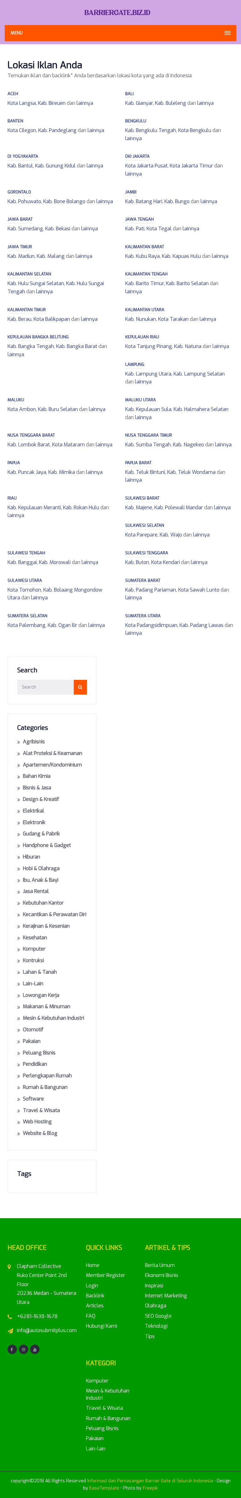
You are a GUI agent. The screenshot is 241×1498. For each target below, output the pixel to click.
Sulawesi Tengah (26, 553)
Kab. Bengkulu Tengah (150, 130)
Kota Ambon (22, 409)
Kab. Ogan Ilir (62, 625)
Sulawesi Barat (142, 498)
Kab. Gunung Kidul (55, 165)
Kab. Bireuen (52, 103)
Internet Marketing (166, 1295)
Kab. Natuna (187, 346)
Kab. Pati (134, 228)
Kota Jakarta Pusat (146, 165)
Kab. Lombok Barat (29, 444)
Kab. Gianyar (139, 103)
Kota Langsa (22, 103)
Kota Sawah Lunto (198, 590)
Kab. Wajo (171, 534)
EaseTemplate (104, 1488)
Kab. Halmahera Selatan (201, 409)
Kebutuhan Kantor (43, 903)
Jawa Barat (20, 219)
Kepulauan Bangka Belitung (38, 337)
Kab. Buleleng (170, 103)
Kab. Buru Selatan (58, 409)
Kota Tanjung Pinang (148, 346)
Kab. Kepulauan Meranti (34, 507)
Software (33, 1098)
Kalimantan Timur (27, 309)
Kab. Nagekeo (188, 444)
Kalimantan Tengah (146, 274)
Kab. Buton (137, 562)
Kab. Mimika (61, 472)
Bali (129, 93)
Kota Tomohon (24, 590)
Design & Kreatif (41, 799)
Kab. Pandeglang (57, 130)
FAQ (90, 1316)
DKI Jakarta (137, 156)
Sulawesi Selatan (144, 525)
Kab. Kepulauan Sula (148, 409)
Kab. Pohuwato (24, 201)
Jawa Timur (20, 246)
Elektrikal (33, 811)
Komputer (34, 949)
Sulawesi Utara (25, 580)
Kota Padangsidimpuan (151, 625)
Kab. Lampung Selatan (199, 374)
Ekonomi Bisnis (161, 1275)
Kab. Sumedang (25, 228)
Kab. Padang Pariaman (150, 590)
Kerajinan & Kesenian (46, 926)
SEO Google (158, 1316)
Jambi (131, 192)
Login (92, 1285)
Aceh (13, 93)
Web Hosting (37, 1121)
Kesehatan (35, 937)
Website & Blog (40, 1133)
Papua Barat (138, 462)
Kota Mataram (68, 444)
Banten (15, 121)
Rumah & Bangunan (45, 1087)
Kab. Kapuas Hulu (181, 256)
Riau (12, 498)
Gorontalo (19, 192)
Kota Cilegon (22, 130)
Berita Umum (160, 1265)
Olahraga (155, 1305)
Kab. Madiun (21, 256)
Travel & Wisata (41, 1110)
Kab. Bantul (20, 165)
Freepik (150, 1488)
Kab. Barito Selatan (187, 283)
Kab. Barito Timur (144, 283)
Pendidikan (35, 1064)
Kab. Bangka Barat (76, 346)
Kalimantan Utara (144, 309)
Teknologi (156, 1326)
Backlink (95, 1295)
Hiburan (31, 857)
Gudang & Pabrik (41, 833)
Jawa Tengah (139, 219)
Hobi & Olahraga (41, 868)
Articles (95, 1305)
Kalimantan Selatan (29, 274)
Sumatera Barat (142, 580)
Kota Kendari (165, 562)
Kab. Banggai (22, 562)
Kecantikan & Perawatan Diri (54, 914)
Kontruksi (33, 960)
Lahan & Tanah (40, 972)
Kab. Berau (19, 319)
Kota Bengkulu (194, 130)
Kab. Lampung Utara (148, 374)
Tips (150, 1336)
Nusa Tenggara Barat (31, 435)
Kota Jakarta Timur (191, 165)
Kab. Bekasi (57, 228)
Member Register (105, 1275)
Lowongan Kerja (41, 995)
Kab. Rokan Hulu (81, 507)
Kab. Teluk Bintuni (145, 472)
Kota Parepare (141, 534)
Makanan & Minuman (46, 1006)
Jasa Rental (36, 891)
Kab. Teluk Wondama (191, 472)
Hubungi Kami (101, 1326)
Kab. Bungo (177, 201)
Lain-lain (33, 983)
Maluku (16, 400)
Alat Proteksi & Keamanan (52, 753)
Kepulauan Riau (142, 337)
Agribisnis (34, 741)
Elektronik (34, 822)
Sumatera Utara (143, 615)
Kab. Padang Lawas (201, 625)
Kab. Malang (51, 256)
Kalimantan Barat (144, 246)
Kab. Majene (138, 507)
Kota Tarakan (173, 319)
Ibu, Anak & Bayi (40, 880)
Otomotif (33, 1029)
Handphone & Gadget (47, 845)
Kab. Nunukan (140, 319)
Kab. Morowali (55, 562)
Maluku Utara (140, 400)
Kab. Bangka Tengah (31, 346)
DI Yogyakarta (23, 156)
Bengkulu (135, 121)
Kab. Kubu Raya (142, 256)
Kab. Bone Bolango (64, 201)
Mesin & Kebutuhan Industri (53, 1018)
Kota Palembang (27, 625)
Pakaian (31, 1041)
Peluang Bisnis (39, 1052)
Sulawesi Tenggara (146, 553)
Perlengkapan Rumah (47, 1075)
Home (92, 1265)
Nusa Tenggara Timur (148, 435)
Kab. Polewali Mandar (178, 507)
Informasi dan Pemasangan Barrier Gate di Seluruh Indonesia (150, 1481)
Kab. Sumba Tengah (148, 444)
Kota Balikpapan (52, 319)
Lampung (134, 364)
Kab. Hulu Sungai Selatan (36, 283)
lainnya (85, 103)
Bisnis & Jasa (37, 787)
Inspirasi (154, 1285)
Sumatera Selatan (27, 615)
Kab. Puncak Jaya (27, 472)
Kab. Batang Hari (143, 201)
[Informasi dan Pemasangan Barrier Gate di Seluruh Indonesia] (120, 12)
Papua (14, 462)
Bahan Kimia (37, 776)
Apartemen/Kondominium (52, 765)
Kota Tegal (159, 228)
